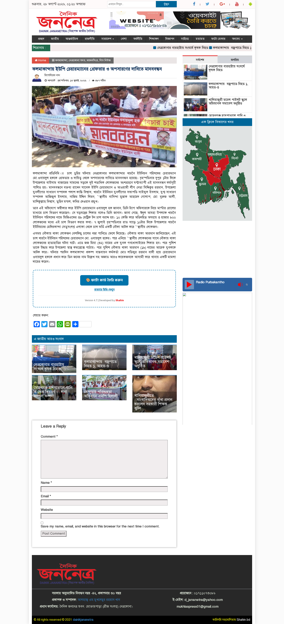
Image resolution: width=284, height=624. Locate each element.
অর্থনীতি (137, 39)
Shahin (120, 300)
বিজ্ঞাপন (169, 39)
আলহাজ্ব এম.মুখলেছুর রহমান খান (99, 600)
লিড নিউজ (105, 60)
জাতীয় (55, 39)
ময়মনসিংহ (92, 60)
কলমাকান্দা (61, 60)
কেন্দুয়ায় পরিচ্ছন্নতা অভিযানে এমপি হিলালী (101, 394)
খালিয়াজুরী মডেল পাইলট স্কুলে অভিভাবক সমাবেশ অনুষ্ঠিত (152, 361)
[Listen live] (189, 284)
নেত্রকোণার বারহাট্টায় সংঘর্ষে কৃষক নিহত (172, 48)
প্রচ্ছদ (41, 39)
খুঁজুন (166, 4)
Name (46, 483)
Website (47, 510)
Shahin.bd (243, 620)
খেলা (124, 39)
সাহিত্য (185, 39)
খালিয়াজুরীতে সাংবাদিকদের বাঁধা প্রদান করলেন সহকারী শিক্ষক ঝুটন (153, 402)
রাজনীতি (90, 39)
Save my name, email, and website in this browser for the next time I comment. (100, 526)
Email (46, 496)
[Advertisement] (217, 249)
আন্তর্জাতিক (71, 39)
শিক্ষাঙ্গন (154, 39)
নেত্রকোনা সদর (77, 60)
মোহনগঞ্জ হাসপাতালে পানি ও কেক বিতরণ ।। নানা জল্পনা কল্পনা (53, 392)
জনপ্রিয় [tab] (235, 60)
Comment (49, 436)
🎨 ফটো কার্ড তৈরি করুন (104, 280)
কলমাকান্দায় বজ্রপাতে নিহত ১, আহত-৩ (229, 48)
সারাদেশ (106, 39)
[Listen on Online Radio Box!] (248, 284)
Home (41, 60)
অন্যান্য (236, 39)
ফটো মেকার (218, 39)
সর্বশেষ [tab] (200, 60)
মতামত (200, 39)
